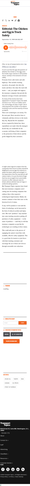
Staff (1, 445)
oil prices (15, 383)
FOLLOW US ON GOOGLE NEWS (11, 341)
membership (4, 26)
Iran (22, 379)
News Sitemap (19, 476)
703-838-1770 (5, 433)
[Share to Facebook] (3, 20)
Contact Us (4, 440)
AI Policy (11, 476)
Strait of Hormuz (10, 387)
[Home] (15, 3)
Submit (22, 323)
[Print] (18, 20)
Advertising (4, 449)
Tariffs (16, 379)
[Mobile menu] (2, 2)
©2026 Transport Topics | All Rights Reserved (13, 474)
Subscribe (7, 334)
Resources (3, 458)
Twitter (8, 469)
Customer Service (6, 463)
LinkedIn (18, 469)
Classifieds (3, 454)
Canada (7, 383)
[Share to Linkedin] (9, 20)
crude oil (8, 379)
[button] (15, 20)
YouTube (13, 469)
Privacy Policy (4, 476)
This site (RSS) (23, 469)
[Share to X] (6, 20)
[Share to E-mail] (12, 20)
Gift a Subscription (17, 334)
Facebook (3, 469)
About (2, 436)
